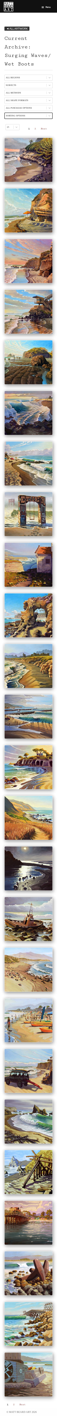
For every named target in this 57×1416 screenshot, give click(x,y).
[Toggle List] (16, 127)
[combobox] (9, 127)
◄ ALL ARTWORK (17, 28)
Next (44, 128)
